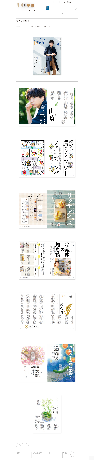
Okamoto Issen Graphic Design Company (18, 454)
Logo (41, 13)
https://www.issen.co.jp (41, 455)
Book (29, 13)
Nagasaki (63, 13)
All (16, 13)
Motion (56, 13)
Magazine (22, 13)
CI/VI (51, 13)
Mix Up (69, 13)
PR (45, 13)
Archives (76, 13)
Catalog (34, 13)
